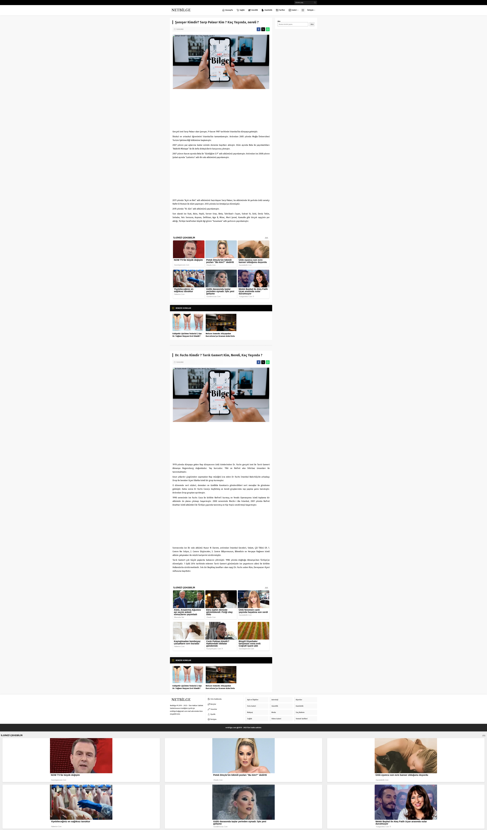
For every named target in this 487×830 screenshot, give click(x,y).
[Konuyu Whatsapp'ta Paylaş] (268, 29)
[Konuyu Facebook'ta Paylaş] (258, 29)
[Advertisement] (221, 109)
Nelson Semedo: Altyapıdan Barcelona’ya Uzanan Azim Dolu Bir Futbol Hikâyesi (220, 336)
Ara (279, 21)
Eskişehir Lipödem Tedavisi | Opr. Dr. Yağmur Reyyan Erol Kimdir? (187, 334)
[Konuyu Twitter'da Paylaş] (263, 29)
